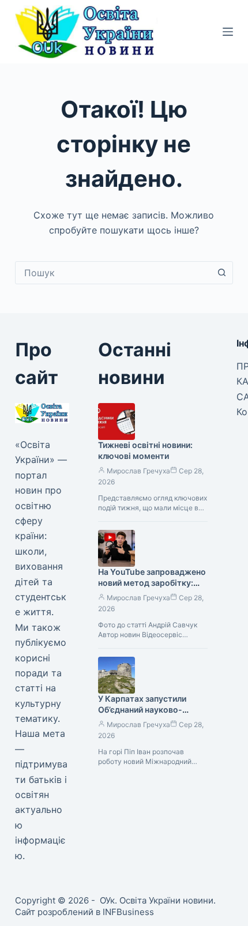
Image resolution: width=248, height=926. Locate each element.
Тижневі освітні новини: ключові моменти (145, 450)
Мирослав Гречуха (138, 470)
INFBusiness (128, 911)
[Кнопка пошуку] (221, 273)
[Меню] (228, 32)
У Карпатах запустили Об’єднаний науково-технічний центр (142, 709)
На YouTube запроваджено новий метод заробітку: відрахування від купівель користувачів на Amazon (152, 588)
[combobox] (113, 272)
